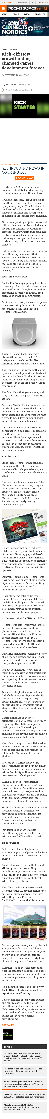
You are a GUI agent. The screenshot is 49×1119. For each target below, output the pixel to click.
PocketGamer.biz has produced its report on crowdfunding (22, 992)
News (4, 14)
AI (32, 2)
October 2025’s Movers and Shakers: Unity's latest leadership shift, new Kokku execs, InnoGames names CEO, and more (23, 1057)
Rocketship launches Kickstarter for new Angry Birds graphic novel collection (23, 1071)
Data (27, 14)
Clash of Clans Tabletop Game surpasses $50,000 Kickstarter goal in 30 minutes (24, 1095)
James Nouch (10, 85)
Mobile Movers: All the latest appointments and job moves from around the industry (21, 1107)
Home (4, 49)
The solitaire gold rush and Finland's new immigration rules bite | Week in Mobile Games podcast (23, 1084)
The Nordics (22, 2)
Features (40, 14)
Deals (16, 14)
